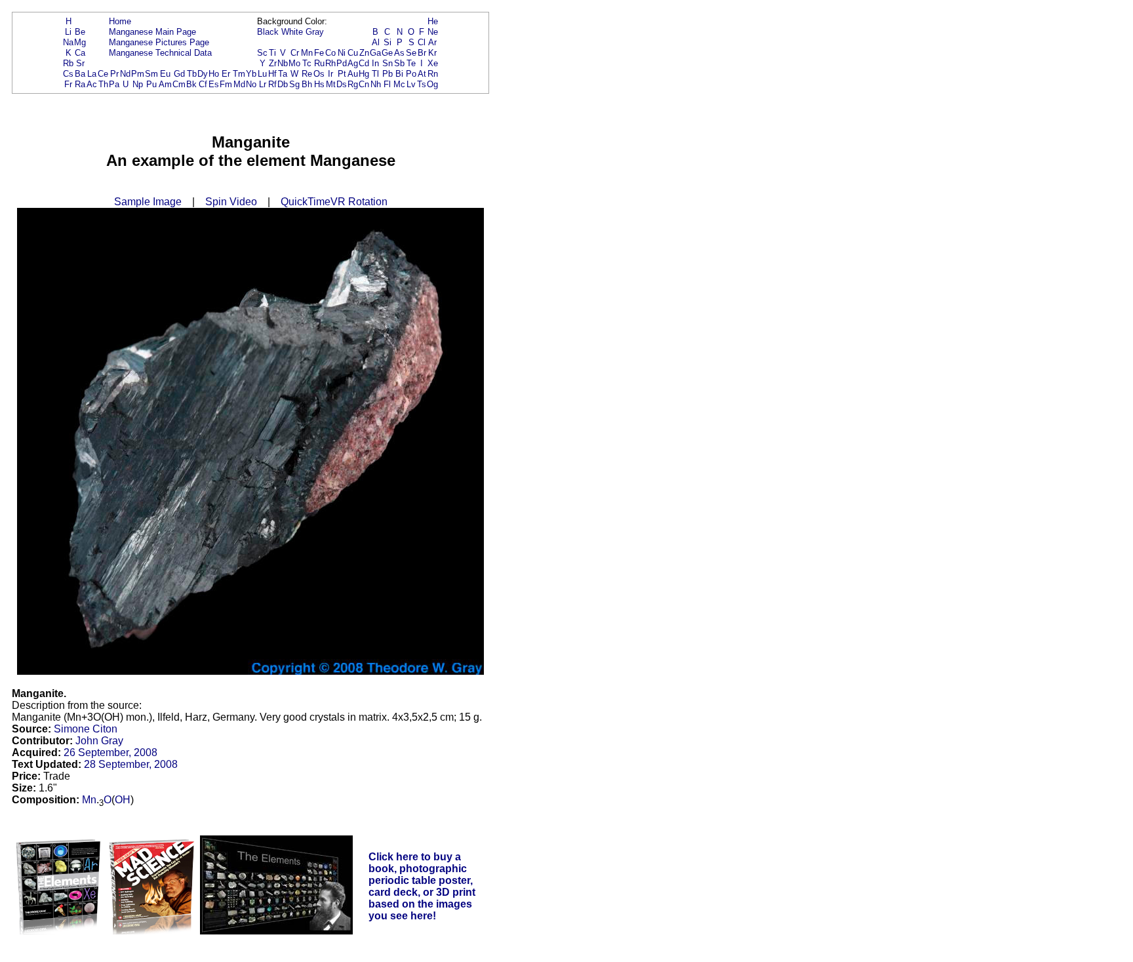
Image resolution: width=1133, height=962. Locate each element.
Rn (432, 74)
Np (137, 84)
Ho (214, 74)
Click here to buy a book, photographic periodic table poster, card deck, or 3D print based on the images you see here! (421, 886)
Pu (151, 84)
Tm (239, 74)
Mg (80, 42)
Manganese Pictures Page (159, 42)
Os (319, 74)
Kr (432, 53)
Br (422, 53)
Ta (282, 74)
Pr (114, 74)
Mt (331, 84)
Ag (353, 63)
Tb (192, 74)
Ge (387, 53)
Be (80, 32)
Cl (422, 42)
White (292, 32)
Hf (272, 74)
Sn (387, 63)
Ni (342, 53)
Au (353, 74)
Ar (432, 42)
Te (411, 63)
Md (239, 84)
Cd (364, 63)
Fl (387, 84)
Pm (137, 74)
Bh (307, 84)
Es (214, 84)
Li (68, 32)
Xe (432, 63)
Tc (306, 63)
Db (282, 84)
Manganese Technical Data (160, 53)
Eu (165, 74)
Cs (68, 74)
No (251, 84)
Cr (294, 53)
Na (68, 42)
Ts (421, 84)
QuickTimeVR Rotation (334, 201)
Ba (80, 74)
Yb (251, 74)
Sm (151, 74)
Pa (114, 84)
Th (103, 84)
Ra (80, 84)
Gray (315, 32)
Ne (432, 32)
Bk (191, 84)
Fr (68, 84)
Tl (375, 74)
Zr (273, 63)
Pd (341, 63)
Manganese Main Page (152, 32)
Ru (319, 63)
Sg (294, 84)
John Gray (99, 740)
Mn (307, 53)
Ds (341, 84)
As (399, 53)
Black (268, 32)
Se (411, 53)
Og (432, 84)
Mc (399, 84)
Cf (203, 84)
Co (330, 53)
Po (411, 74)
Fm (226, 84)
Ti (272, 53)
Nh (375, 84)
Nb (282, 63)
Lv (411, 84)
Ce (103, 74)
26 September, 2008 (110, 752)
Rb (68, 63)
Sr (80, 63)
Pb (387, 74)
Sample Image (148, 201)
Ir (330, 74)
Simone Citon (85, 728)
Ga (375, 53)
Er (226, 74)
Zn (364, 53)
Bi (399, 74)
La (91, 74)
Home (120, 21)
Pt (342, 74)
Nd (125, 74)
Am (165, 84)
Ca (80, 53)
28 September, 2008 (131, 764)
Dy (202, 74)
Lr (262, 84)
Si (387, 42)
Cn (364, 84)
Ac (92, 84)
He (432, 21)
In (375, 63)
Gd (179, 74)
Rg (353, 84)
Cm (179, 84)
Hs (319, 84)
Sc (262, 53)
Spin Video (231, 201)
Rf (272, 84)
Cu (353, 53)
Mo (294, 63)
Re (307, 74)
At (422, 74)
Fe (319, 53)
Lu (262, 74)
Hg (364, 74)
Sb (399, 63)
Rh (330, 63)
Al (376, 42)
